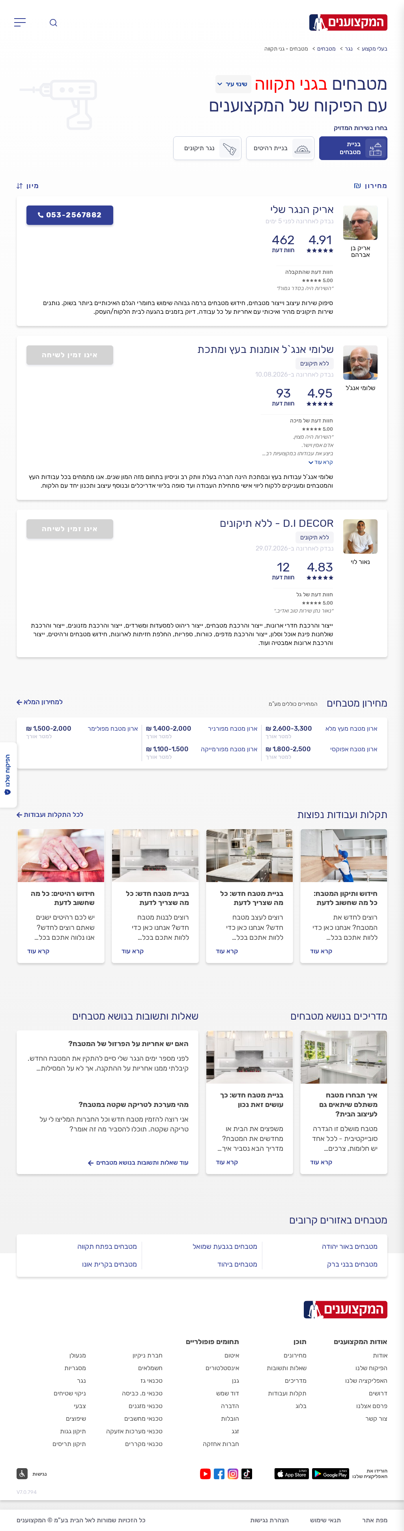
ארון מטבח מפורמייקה (229, 749)
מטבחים (326, 48)
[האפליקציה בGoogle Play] (331, 1473)
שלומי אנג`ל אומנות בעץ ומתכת (265, 349)
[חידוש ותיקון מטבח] (344, 859)
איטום (231, 1355)
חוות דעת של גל (314, 594)
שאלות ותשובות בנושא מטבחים (135, 1016)
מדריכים (296, 1380)
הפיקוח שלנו (371, 1368)
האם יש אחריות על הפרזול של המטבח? (128, 1043)
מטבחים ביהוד (237, 1264)
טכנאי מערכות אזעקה (134, 1431)
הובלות (230, 1418)
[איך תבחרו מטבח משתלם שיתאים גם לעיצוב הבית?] (344, 1061)
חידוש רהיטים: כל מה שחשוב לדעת (63, 898)
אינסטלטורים (222, 1368)
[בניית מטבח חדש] (155, 859)
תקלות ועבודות (287, 1393)
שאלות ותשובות (287, 1368)
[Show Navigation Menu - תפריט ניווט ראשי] (22, 22)
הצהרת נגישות (269, 1520)
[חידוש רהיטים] (61, 859)
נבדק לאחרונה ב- (294, 374)
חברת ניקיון (148, 1355)
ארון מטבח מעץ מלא (351, 728)
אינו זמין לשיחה (70, 355)
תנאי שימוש (325, 1520)
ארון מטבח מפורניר (232, 728)
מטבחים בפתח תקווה (107, 1246)
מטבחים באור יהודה (350, 1246)
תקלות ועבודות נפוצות (342, 815)
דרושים (378, 1393)
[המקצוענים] (348, 22)
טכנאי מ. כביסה (142, 1393)
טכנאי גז (151, 1380)
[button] (31, 186)
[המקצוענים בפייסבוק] (221, 1474)
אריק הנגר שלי (302, 209)
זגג (235, 1431)
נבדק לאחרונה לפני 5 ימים (300, 221)
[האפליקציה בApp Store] (291, 1473)
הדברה (230, 1406)
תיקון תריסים (69, 1444)
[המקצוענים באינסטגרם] (234, 1474)
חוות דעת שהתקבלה (309, 272)
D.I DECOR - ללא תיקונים (277, 523)
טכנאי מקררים (144, 1444)
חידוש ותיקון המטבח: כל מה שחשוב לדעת (346, 898)
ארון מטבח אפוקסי (353, 749)
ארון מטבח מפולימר (113, 728)
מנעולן (77, 1355)
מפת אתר (374, 1520)
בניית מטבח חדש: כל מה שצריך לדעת (251, 898)
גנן (235, 1380)
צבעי (80, 1406)
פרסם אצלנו (371, 1406)
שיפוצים (76, 1418)
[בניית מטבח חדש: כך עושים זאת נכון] (249, 1061)
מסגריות (75, 1368)
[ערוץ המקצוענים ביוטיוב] (207, 1474)
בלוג (301, 1406)
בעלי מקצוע (374, 48)
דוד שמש (227, 1393)
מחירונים (295, 1355)
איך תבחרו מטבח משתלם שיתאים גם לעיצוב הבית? (348, 1104)
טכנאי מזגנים (146, 1406)
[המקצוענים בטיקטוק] (246, 1474)
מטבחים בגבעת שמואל (225, 1246)
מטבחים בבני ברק (352, 1264)
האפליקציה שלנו (366, 1380)
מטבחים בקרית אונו (109, 1264)
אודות (380, 1355)
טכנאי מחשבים (143, 1418)
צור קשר (376, 1418)
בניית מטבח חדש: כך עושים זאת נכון (251, 1100)
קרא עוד (323, 462)
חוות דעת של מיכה (311, 420)
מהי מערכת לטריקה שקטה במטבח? (134, 1104)
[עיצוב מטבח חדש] (249, 859)
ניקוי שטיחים (70, 1393)
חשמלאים (150, 1368)
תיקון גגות (73, 1431)
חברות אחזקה (221, 1444)
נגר (349, 48)
